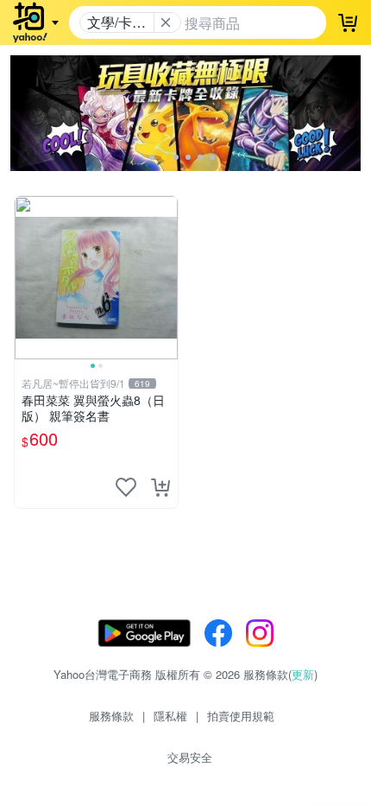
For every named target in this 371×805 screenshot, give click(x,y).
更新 (303, 674)
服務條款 (111, 715)
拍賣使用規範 (240, 715)
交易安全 (189, 757)
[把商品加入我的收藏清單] (126, 487)
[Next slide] (166, 277)
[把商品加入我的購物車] (160, 487)
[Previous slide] (26, 277)
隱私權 (170, 715)
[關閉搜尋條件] (165, 22)
